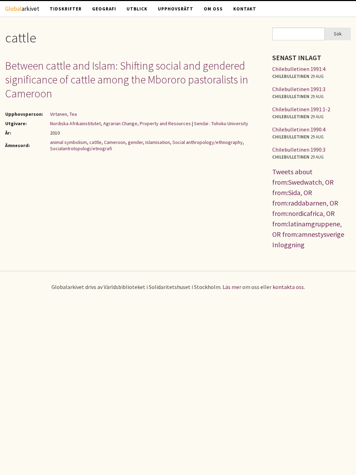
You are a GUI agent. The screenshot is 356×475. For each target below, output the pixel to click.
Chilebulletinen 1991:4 (298, 68)
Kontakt (244, 9)
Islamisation (157, 142)
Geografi (104, 9)
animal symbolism (68, 142)
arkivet (22, 9)
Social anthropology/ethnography (207, 142)
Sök (338, 34)
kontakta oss (288, 286)
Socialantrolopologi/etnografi (81, 148)
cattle (95, 142)
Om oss (213, 9)
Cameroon (115, 142)
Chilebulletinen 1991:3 (298, 89)
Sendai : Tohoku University (221, 123)
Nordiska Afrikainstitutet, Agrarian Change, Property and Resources (120, 123)
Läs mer (231, 286)
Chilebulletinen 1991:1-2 (301, 109)
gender (135, 142)
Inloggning (288, 244)
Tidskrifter (66, 9)
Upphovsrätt (175, 9)
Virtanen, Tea (63, 114)
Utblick (137, 9)
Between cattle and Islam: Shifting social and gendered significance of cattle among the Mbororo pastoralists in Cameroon (126, 79)
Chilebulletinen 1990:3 (298, 149)
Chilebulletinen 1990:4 (298, 129)
